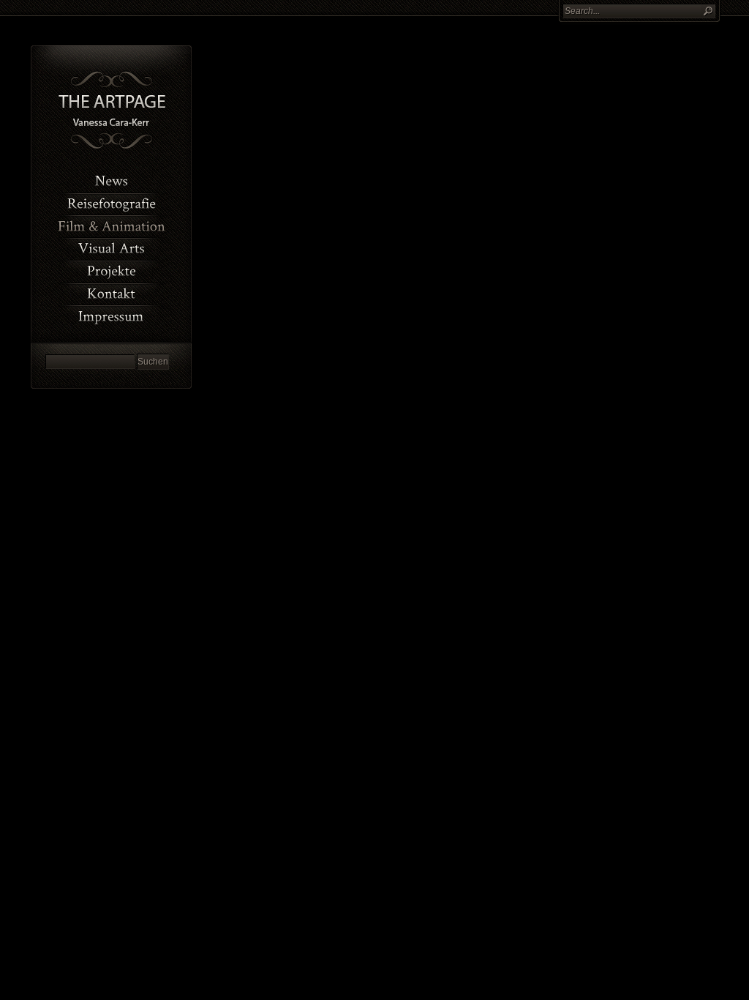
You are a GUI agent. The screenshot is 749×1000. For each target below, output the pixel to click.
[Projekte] (111, 270)
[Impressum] (111, 315)
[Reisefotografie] (111, 203)
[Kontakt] (111, 293)
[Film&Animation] (111, 225)
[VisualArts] (111, 247)
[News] (111, 180)
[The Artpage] (111, 147)
